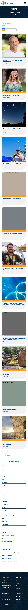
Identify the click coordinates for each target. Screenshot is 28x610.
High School (4, 498)
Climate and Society (6, 527)
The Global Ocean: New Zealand (8, 558)
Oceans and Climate (5, 547)
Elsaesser (3, 468)
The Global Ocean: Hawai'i (7, 555)
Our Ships (18, 585)
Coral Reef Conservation (6, 532)
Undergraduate (5, 524)
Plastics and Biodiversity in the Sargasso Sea (10, 552)
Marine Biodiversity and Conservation (9, 535)
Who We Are (18, 580)
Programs (3, 476)
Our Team (18, 588)
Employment (4, 601)
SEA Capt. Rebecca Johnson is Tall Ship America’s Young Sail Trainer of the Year (13, 164)
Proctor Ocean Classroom (7, 512)
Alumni (3, 465)
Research (3, 479)
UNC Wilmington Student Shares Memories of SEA (13, 269)
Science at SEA (4, 501)
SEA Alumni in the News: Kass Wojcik (11, 95)
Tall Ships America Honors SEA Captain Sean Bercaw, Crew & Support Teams (12, 408)
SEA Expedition (5, 504)
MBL (2, 538)
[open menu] (25, 3)
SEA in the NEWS (5, 482)
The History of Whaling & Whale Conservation (11, 561)
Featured (3, 473)
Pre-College (4, 510)
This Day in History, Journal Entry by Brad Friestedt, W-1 (12, 199)
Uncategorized (4, 485)
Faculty (3, 470)
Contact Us (5, 577)
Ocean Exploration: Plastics (7, 541)
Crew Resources (5, 604)
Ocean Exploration (5, 495)
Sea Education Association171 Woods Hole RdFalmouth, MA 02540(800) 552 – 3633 (6, 584)
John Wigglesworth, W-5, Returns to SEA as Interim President (12, 61)
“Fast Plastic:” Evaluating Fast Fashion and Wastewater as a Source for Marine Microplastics (14, 304)
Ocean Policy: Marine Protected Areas (9, 544)
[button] (3, 29)
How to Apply (5, 596)
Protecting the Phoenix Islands (8, 515)
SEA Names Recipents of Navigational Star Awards (12, 129)
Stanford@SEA (4, 521)
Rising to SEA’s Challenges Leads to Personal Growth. (13, 234)
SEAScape (3, 507)
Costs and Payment (6, 599)
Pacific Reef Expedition (6, 549)
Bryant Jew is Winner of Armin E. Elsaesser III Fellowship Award (13, 443)
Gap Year (3, 493)
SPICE (3, 518)
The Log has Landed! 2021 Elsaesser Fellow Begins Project (13, 373)
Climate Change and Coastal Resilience (9, 530)
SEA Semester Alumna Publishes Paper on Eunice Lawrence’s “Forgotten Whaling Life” (14, 339)
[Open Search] (20, 3)
